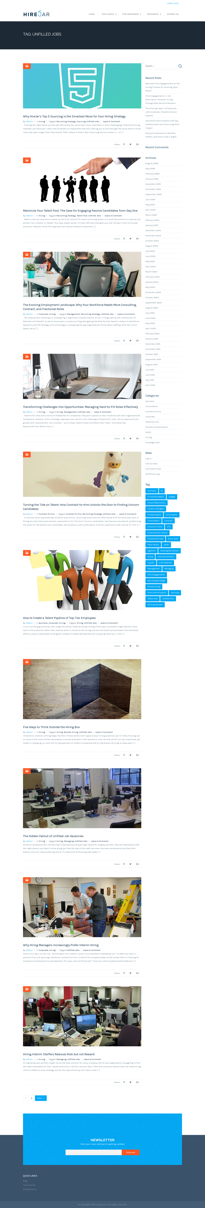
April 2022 (150, 328)
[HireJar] (36, 14)
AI (162, 491)
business (43, 623)
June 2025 (150, 199)
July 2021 (149, 369)
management (73, 314)
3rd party (152, 491)
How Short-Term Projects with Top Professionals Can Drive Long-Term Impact (162, 124)
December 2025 (153, 184)
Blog (25, 1181)
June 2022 (150, 318)
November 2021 (153, 349)
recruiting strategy (66, 121)
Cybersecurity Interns (157, 533)
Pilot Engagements (156, 574)
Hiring (42, 121)
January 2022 (151, 338)
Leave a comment (111, 121)
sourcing (81, 121)
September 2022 (153, 302)
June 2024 (150, 256)
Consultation (151, 406)
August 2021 (151, 364)
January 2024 (151, 282)
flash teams (153, 545)
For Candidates (130, 14)
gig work (152, 550)
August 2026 (151, 163)
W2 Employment (155, 604)
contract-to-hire (47, 514)
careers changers (156, 509)
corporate (43, 314)
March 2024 (151, 271)
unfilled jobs (93, 121)
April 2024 (150, 266)
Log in (148, 458)
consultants (171, 515)
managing (69, 841)
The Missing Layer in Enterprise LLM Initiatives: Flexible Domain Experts (161, 112)
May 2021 (149, 380)
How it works (29, 1185)
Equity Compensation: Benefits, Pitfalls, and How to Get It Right (160, 135)
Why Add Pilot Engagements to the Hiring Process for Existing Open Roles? (162, 87)
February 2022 (152, 333)
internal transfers (166, 556)
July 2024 (150, 251)
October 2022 (152, 297)
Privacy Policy (30, 1189)
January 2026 (151, 179)
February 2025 (152, 220)
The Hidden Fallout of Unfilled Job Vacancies (53, 836)
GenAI (148, 432)
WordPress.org (152, 474)
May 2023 (150, 287)
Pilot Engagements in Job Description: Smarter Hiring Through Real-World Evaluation (160, 99)
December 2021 (152, 344)
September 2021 (153, 359)
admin (29, 121)
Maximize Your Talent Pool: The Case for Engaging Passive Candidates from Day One (80, 210)
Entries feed (151, 463)
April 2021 (150, 385)
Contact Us (173, 14)
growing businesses (169, 550)
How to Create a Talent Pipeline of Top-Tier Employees (59, 618)
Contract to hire (74, 514)
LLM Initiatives (165, 562)
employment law (155, 539)
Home (92, 14)
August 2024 (151, 246)
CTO (169, 527)
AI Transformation (156, 497)
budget (172, 497)
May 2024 (150, 261)
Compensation (154, 515)
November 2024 (153, 235)
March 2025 (151, 215)
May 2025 (150, 204)
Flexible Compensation (156, 427)
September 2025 (153, 194)
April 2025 (150, 210)
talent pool (82, 215)
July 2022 (150, 313)
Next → (40, 1098)
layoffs (151, 562)
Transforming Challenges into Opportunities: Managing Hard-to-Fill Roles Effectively (80, 407)
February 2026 (152, 173)
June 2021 (150, 375)
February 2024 (152, 277)
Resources (153, 14)
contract (168, 521)
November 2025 (153, 189)
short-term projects (157, 592)
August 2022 (151, 308)
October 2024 (152, 240)
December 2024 (153, 230)
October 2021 (151, 354)
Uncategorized (152, 442)
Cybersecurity (152, 422)
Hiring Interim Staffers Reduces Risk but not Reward (59, 1054)
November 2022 (153, 292)
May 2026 (150, 168)
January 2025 (151, 225)
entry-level (173, 539)
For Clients (108, 14)
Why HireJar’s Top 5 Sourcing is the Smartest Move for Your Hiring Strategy (74, 116)
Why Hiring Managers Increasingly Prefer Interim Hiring (61, 945)
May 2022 (150, 323)
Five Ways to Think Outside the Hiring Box (51, 727)
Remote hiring (71, 732)
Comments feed (153, 469)
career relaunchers (157, 503)
